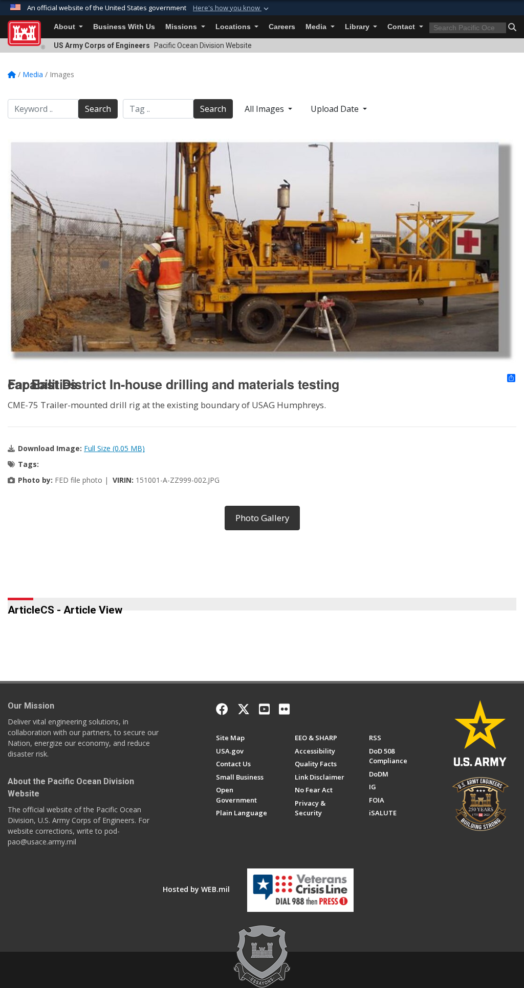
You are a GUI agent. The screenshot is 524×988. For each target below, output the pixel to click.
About (65, 27)
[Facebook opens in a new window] (222, 709)
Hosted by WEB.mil (196, 889)
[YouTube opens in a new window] (264, 709)
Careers (282, 27)
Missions (182, 27)
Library (358, 27)
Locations (234, 27)
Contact (402, 27)
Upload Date (336, 108)
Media (317, 27)
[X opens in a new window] (243, 709)
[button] (232, 8)
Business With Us (124, 27)
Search (98, 108)
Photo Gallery (262, 518)
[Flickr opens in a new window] (284, 709)
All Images (265, 108)
